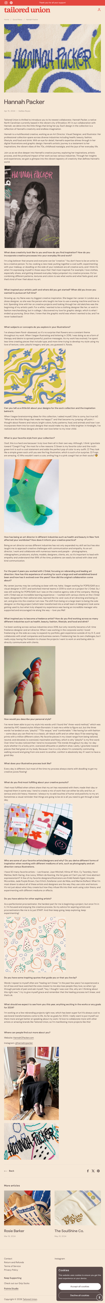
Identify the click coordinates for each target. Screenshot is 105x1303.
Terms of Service (12, 1266)
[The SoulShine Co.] (78, 1208)
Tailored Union (30, 1299)
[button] (99, 1297)
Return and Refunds (14, 1262)
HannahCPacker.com (23, 1037)
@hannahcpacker (24, 1043)
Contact (8, 1258)
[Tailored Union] (27, 9)
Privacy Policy (11, 1269)
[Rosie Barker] (27, 1208)
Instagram (60, 1258)
